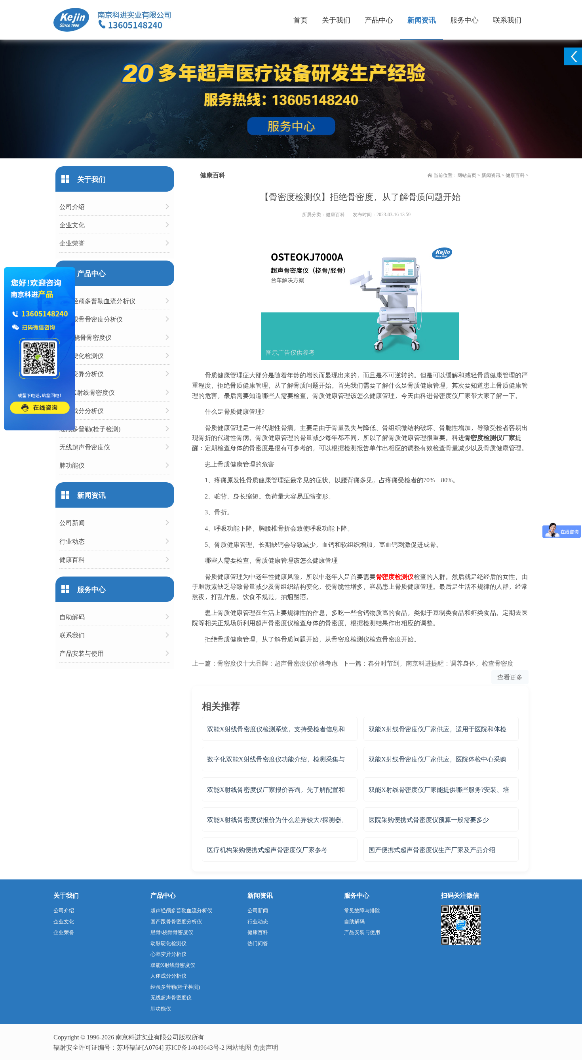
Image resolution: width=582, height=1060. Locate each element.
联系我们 (507, 20)
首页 (300, 20)
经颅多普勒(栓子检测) (89, 428)
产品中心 (379, 20)
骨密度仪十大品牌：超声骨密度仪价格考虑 (277, 663)
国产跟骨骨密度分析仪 (91, 319)
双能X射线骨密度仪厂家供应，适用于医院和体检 (437, 728)
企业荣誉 (72, 242)
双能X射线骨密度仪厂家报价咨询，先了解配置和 (276, 789)
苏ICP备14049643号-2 (194, 1047)
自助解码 (72, 616)
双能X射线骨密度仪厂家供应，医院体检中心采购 (437, 758)
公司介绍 (72, 206)
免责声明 (265, 1047)
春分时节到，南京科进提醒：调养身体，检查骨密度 (441, 663)
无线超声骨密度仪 (84, 446)
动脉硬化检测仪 (81, 355)
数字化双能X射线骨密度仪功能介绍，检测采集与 (276, 758)
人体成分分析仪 (81, 410)
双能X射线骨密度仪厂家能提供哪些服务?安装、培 (439, 789)
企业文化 (72, 224)
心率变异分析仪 (81, 373)
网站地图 (238, 1047)
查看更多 (510, 676)
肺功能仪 (72, 465)
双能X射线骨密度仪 (87, 392)
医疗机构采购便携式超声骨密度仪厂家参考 (267, 849)
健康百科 (515, 175)
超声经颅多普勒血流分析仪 (97, 300)
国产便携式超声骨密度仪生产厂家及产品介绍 (432, 849)
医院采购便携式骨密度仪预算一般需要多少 (429, 819)
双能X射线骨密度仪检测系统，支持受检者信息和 (276, 728)
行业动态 (72, 541)
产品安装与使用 (81, 653)
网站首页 (466, 175)
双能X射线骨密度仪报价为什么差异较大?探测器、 (277, 819)
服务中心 (464, 20)
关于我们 (336, 20)
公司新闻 (72, 522)
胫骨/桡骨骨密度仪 (85, 337)
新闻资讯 (421, 20)
